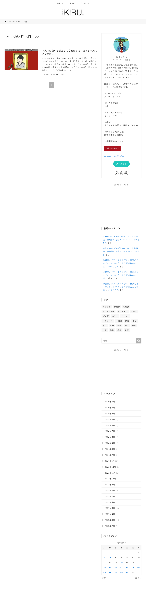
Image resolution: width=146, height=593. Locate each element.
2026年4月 (111, 407)
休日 (127, 320)
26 (110, 572)
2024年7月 (111, 431)
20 (116, 567)
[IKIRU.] (73, 12)
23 (132, 567)
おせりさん (113, 266)
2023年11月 (112, 472)
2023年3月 (112, 520)
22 (127, 567)
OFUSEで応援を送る (114, 156)
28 (121, 572)
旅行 (127, 325)
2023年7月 (112, 496)
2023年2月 (111, 526)
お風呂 (126, 306)
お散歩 (117, 306)
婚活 (135, 320)
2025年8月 (111, 419)
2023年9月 (112, 484)
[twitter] (116, 173)
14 (121, 562)
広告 (112, 325)
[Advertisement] (121, 204)
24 (138, 567)
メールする (121, 163)
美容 (119, 330)
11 (104, 562)
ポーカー (125, 316)
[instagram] (121, 173)
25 (104, 572)
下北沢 (119, 320)
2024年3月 (111, 449)
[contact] (126, 173)
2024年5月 (111, 437)
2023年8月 (112, 490)
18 (104, 567)
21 (121, 567)
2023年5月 (112, 508)
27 (116, 572)
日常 (134, 325)
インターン (122, 311)
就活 (105, 325)
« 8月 (104, 577)
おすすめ (106, 306)
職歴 (127, 330)
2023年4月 (112, 514)
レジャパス (107, 320)
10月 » (138, 577)
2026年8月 (111, 401)
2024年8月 (111, 425)
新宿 (119, 325)
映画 (105, 330)
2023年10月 (112, 478)
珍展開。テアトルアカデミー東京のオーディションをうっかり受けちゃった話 (121, 263)
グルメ (134, 311)
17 (138, 562)
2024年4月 (111, 443)
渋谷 (112, 330)
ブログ (106, 316)
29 (127, 572)
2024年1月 (111, 460)
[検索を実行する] (138, 340)
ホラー (115, 316)
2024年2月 (111, 455)
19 (110, 567)
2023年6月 (112, 502)
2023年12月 (112, 466)
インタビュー (108, 311)
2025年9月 (111, 413)
